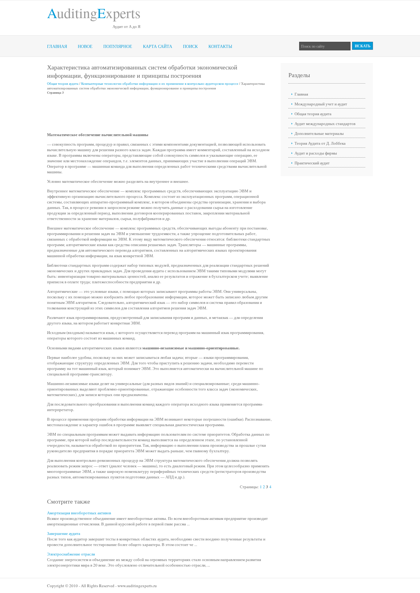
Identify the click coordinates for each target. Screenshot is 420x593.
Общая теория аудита (62, 83)
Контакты (220, 46)
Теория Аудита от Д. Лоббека (320, 143)
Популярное (117, 46)
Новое (85, 46)
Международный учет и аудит (321, 104)
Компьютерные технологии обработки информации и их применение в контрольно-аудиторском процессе (159, 83)
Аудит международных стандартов (325, 123)
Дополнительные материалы (319, 133)
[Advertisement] (159, 113)
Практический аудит (312, 163)
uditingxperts (94, 12)
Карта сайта (157, 46)
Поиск (190, 46)
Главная (57, 46)
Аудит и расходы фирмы (316, 153)
